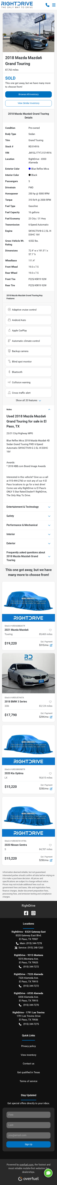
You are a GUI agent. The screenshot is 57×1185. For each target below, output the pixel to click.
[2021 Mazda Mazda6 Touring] (28, 602)
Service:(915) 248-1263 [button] (31, 947)
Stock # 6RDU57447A (14, 697)
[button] (47, 5)
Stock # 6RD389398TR (15, 769)
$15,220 (11, 787)
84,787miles (45, 849)
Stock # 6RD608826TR (15, 626)
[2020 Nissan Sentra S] (28, 817)
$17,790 (11, 715)
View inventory (28, 1055)
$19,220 (11, 643)
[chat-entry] (48, 1173)
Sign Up (28, 1144)
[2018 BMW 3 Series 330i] (28, 673)
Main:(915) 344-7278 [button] (31, 943)
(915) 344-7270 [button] (31, 1005)
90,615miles (45, 777)
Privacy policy (28, 1046)
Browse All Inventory (29, 94)
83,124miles (45, 706)
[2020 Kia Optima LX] (28, 745)
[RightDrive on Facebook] (24, 913)
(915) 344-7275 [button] (31, 1024)
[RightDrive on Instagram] (32, 913)
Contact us (28, 1063)
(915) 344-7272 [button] (31, 966)
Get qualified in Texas (28, 1072)
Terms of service (28, 1081)
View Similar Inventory (28, 103)
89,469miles (45, 634)
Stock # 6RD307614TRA (15, 841)
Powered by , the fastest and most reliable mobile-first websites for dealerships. (28, 1168)
